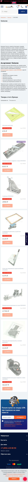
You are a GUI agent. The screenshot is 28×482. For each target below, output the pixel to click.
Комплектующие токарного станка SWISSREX (11, 70)
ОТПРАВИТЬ (20, 417)
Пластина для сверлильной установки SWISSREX (12, 341)
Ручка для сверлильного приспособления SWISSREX (12, 269)
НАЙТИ (23, 11)
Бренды (9, 17)
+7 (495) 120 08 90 (8, 448)
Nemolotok (3, 17)
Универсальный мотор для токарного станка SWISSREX (13, 378)
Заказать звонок (5, 450)
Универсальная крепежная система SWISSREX (14, 305)
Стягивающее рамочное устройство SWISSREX (11, 232)
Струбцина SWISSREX (7, 196)
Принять (14, 478)
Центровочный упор (7, 125)
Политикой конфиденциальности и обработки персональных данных (13, 424)
